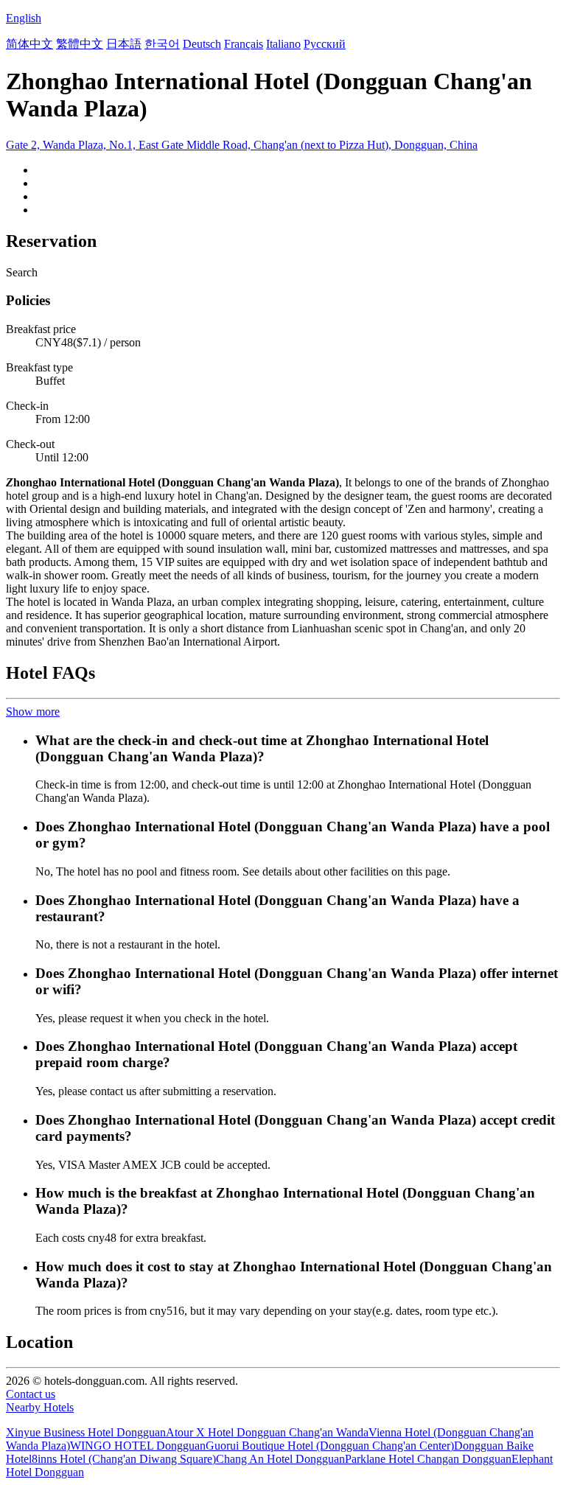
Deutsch (202, 44)
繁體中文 (79, 44)
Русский (325, 44)
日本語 (124, 44)
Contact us (30, 1394)
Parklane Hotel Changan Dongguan (428, 1459)
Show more (33, 711)
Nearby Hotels (40, 1407)
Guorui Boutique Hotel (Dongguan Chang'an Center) (330, 1445)
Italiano (283, 44)
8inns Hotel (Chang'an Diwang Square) (124, 1459)
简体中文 (29, 44)
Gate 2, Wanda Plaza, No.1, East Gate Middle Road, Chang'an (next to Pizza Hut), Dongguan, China (242, 145)
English (23, 18)
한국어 (162, 44)
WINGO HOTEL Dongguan (138, 1445)
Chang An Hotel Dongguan (280, 1459)
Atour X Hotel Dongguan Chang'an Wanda (267, 1432)
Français (243, 44)
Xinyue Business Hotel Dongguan (86, 1432)
